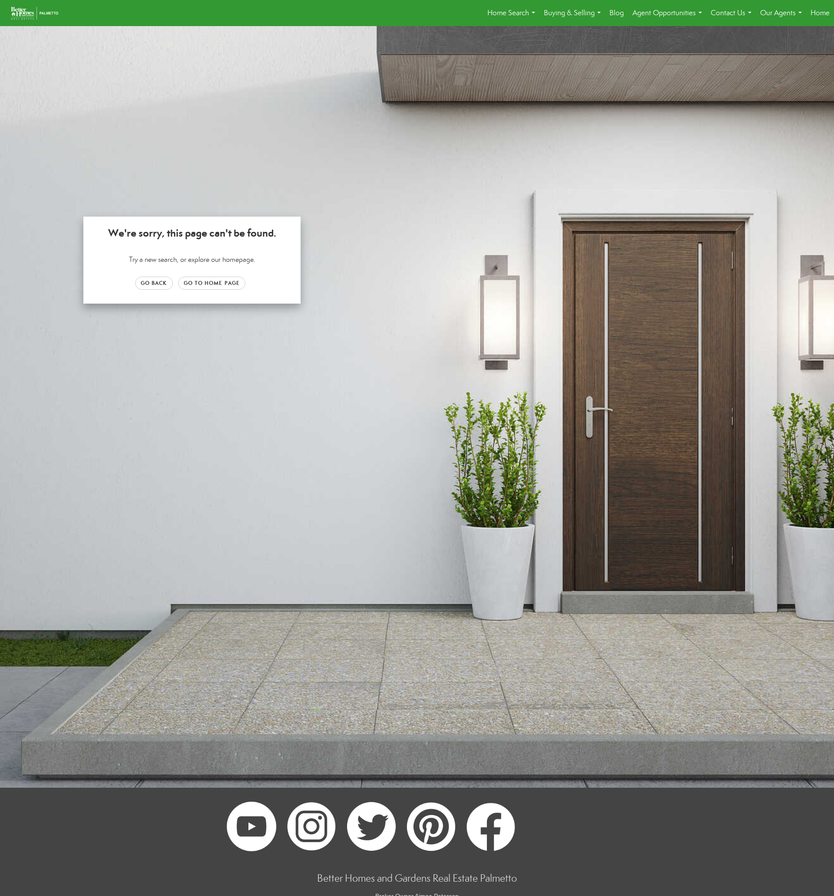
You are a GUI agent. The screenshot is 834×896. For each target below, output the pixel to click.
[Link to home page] (39, 13)
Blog (616, 12)
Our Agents (782, 17)
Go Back (154, 283)
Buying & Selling (574, 17)
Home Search (513, 17)
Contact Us (733, 17)
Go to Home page (212, 283)
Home (820, 12)
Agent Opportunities (668, 17)
